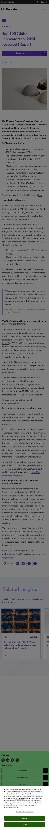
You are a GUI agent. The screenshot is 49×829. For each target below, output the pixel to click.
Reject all (24, 818)
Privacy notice (31, 798)
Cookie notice (19, 798)
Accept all (24, 825)
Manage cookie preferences (24, 812)
